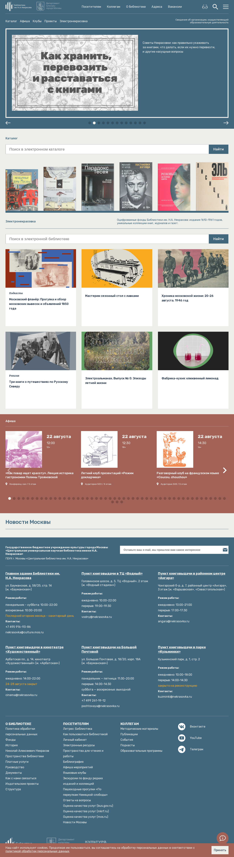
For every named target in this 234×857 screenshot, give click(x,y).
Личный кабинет (75, 739)
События (126, 739)
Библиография (73, 761)
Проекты (50, 21)
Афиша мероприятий (78, 767)
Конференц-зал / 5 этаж (23, 484)
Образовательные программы (141, 750)
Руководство (14, 767)
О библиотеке (136, 6)
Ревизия (14, 375)
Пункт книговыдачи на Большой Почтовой (109, 649)
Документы (13, 772)
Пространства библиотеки (24, 756)
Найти (218, 149)
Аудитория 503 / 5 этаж (98, 484)
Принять (220, 850)
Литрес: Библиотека (77, 728)
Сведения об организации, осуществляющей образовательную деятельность (202, 21)
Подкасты (16, 293)
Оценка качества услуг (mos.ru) (85, 816)
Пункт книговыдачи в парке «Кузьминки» (182, 649)
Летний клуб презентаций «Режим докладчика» (107, 475)
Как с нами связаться (20, 778)
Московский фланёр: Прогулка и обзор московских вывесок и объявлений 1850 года (39, 304)
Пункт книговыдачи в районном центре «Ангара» (191, 576)
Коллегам (113, 6)
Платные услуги (17, 761)
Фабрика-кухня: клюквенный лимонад (190, 378)
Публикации (129, 734)
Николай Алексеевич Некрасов (27, 750)
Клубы (37, 21)
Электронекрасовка (74, 21)
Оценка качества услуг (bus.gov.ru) (88, 805)
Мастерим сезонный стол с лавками (112, 296)
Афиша (25, 21)
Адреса (157, 6)
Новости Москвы (75, 822)
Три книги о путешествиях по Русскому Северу (38, 384)
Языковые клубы (74, 772)
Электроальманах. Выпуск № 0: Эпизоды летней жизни (115, 381)
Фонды (10, 739)
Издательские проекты (22, 783)
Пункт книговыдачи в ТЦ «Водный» (112, 574)
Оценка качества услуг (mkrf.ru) (86, 811)
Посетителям (91, 6)
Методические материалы (139, 728)
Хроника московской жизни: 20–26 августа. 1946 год (188, 298)
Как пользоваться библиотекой (85, 734)
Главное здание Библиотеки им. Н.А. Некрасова (32, 576)
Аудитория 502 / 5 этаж (174, 484)
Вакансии (175, 6)
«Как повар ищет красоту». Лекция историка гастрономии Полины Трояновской (39, 475)
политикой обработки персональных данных (37, 851)
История (11, 745)
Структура (13, 789)
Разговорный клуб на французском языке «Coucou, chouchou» (188, 475)
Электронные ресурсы (79, 745)
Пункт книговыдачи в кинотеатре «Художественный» (34, 649)
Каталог (11, 21)
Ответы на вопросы (77, 800)
